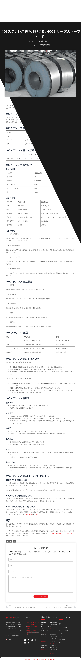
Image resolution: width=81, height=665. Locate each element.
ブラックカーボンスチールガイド (53, 624)
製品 (60, 624)
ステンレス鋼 (39, 41)
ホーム (31, 41)
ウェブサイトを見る (55, 533)
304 (7, 483)
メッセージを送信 (41, 596)
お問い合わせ (71, 533)
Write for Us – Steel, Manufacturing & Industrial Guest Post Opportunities (45, 626)
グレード (48, 41)
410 (30, 514)
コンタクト (62, 636)
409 (27, 514)
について (61, 633)
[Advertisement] (40, 11)
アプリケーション (63, 630)
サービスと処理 (63, 627)
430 (37, 514)
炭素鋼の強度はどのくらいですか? (44, 637)
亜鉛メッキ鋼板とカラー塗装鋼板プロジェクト (33, 632)
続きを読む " (44, 633)
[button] (7, 541)
